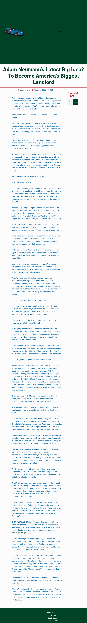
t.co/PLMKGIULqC (19, 533)
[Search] (75, 102)
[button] (59, 32)
